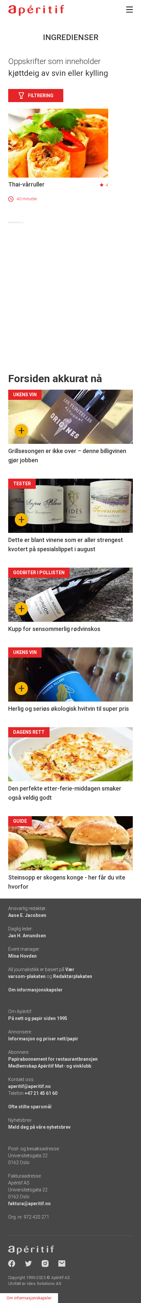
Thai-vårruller (26, 184)
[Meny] (129, 9)
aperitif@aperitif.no (29, 1086)
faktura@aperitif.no (29, 1203)
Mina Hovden (22, 956)
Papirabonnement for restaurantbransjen (53, 1059)
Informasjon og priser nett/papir (43, 1038)
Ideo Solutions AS (44, 1283)
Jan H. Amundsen (27, 935)
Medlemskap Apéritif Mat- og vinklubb (49, 1066)
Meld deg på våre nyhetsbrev (39, 1127)
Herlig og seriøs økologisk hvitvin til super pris (68, 708)
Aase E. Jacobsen (27, 915)
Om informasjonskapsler (35, 989)
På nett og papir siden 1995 (37, 1018)
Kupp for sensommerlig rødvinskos (54, 628)
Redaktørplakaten (72, 976)
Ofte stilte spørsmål (29, 1106)
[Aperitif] (36, 10)
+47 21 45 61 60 (41, 1093)
